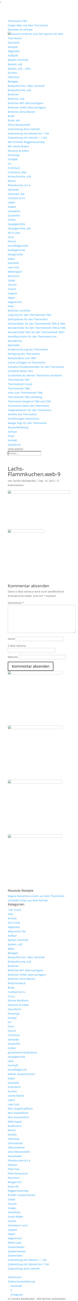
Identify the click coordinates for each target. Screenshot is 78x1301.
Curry (11, 996)
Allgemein (14, 51)
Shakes (12, 207)
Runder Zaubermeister (22, 1195)
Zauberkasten (16, 1247)
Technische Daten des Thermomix (28, 405)
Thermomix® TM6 (19, 388)
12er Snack (14, 910)
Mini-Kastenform (18, 1113)
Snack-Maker (15, 1216)
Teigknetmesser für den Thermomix (29, 410)
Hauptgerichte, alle (19, 228)
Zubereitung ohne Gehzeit (24, 129)
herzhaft (13, 1065)
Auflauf (12, 935)
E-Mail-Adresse (17, 645)
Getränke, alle (16, 194)
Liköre (11, 202)
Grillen (12, 219)
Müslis (12, 181)
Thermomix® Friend (20, 384)
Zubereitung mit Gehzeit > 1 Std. (27, 137)
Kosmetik (13, 263)
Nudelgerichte (16, 250)
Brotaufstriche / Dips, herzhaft (26, 86)
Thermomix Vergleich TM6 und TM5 (29, 401)
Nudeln (12, 1134)
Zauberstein (15, 1255)
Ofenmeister (15, 1143)
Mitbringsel (15, 271)
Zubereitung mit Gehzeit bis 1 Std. (29, 133)
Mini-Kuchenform (18, 1117)
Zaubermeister (17, 1251)
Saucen (12, 284)
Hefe (10, 1061)
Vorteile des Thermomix (22, 414)
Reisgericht (14, 1182)
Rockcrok (13, 1186)
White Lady (14, 1242)
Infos (11, 306)
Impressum (15, 1277)
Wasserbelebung (18, 427)
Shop (11, 436)
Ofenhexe (14, 1139)
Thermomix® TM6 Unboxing (25, 397)
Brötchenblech (17, 983)
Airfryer (12, 431)
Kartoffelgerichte (18, 245)
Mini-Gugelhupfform (20, 1108)
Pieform (12, 1165)
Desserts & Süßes (18, 150)
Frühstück (14, 168)
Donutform (14, 1009)
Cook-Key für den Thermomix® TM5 (29, 315)
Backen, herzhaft (18, 60)
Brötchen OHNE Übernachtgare (27, 107)
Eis (9, 163)
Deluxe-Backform (18, 1000)
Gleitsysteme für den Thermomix (28, 319)
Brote (11, 116)
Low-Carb (13, 267)
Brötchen (13, 94)
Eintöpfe (13, 159)
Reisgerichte (15, 254)
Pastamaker (15, 1156)
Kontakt (12, 440)
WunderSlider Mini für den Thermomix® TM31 (36, 332)
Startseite (13, 42)
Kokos (11, 258)
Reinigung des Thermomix (24, 353)
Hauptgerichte (16, 224)
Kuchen (12, 72)
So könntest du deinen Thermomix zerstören (35, 375)
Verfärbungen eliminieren (23, 418)
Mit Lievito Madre (18, 146)
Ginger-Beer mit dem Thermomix (28, 25)
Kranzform (14, 1087)
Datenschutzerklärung (21, 1281)
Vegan (11, 297)
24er (10, 914)
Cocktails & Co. (17, 198)
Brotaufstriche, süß (19, 90)
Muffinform (15, 1126)
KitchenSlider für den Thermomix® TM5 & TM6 (36, 323)
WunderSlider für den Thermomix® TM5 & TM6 (37, 328)
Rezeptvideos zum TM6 (22, 358)
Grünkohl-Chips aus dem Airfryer (28, 900)
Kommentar (16, 603)
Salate (11, 280)
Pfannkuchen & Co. (19, 185)
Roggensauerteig (18, 1190)
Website (13, 657)
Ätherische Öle (17, 931)
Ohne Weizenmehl (19, 124)
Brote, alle (14, 120)
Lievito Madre (16, 1095)
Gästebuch (14, 444)
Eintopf (12, 1018)
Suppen (12, 293)
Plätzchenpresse (18, 1173)
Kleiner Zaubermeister (21, 1074)
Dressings (14, 155)
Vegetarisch (15, 302)
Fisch (11, 237)
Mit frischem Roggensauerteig (26, 142)
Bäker (11, 948)
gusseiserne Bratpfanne (22, 1052)
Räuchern (14, 276)
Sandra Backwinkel (24, 480)
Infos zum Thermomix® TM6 (25, 392)
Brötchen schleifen (19, 310)
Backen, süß (15, 64)
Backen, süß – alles (19, 68)
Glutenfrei (14, 215)
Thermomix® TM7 (19, 379)
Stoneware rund (17, 1225)
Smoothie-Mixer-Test (20, 371)
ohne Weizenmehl (19, 1151)
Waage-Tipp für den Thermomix (27, 423)
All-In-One (14, 233)
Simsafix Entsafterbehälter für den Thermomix (36, 367)
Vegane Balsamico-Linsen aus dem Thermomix (36, 896)
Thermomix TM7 (18, 21)
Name (11, 639)
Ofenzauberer (16, 1147)
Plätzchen (14, 77)
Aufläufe (13, 55)
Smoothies (14, 211)
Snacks (12, 289)
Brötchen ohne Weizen (21, 112)
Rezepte (13, 47)
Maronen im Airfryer (20, 29)
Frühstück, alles (17, 172)
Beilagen (13, 81)
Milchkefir (14, 345)
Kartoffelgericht (17, 1069)
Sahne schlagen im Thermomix (26, 362)
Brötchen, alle (16, 98)
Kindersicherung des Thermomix (28, 349)
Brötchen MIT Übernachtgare (25, 103)
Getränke (13, 189)
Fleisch (12, 241)
